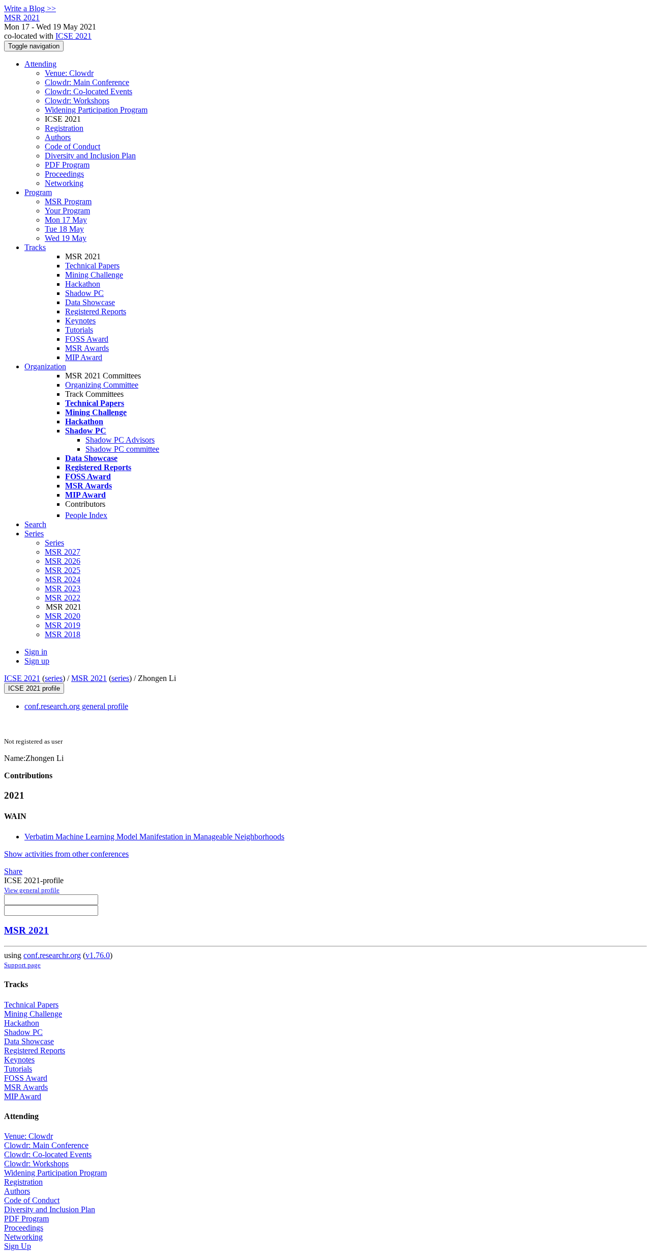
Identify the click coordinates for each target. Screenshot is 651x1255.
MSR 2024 (62, 579)
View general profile (32, 890)
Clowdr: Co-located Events (88, 91)
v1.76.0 (97, 955)
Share (13, 871)
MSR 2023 (62, 588)
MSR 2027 (62, 552)
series (54, 678)
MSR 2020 (62, 616)
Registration (64, 128)
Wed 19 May (65, 238)
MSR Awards (87, 348)
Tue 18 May (64, 229)
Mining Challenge (94, 274)
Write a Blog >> (30, 8)
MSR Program (68, 201)
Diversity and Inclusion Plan (90, 155)
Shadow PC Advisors (120, 439)
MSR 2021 (89, 678)
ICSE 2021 (73, 36)
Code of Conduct (72, 146)
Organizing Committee (101, 384)
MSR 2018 (62, 634)
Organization (45, 366)
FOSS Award (86, 339)
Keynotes (80, 320)
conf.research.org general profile (76, 706)
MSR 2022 (62, 597)
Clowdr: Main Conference (87, 82)
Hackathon (82, 284)
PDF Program (67, 164)
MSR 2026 (62, 561)
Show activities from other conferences (66, 854)
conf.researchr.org (52, 955)
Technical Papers (92, 265)
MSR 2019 (62, 625)
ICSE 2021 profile (34, 688)
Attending (40, 64)
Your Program (67, 210)
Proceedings (64, 174)
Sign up (36, 661)
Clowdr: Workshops (77, 100)
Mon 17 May (66, 219)
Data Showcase (90, 302)
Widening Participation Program (96, 109)
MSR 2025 (62, 570)
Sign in (35, 651)
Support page (22, 965)
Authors (58, 137)
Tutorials (79, 329)
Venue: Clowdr (69, 73)
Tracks (35, 247)
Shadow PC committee (122, 449)
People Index (86, 515)
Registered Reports (95, 311)
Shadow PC (84, 293)
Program (38, 192)
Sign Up (17, 1246)
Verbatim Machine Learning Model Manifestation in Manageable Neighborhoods (154, 836)
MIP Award (83, 357)
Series (54, 542)
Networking (64, 183)
